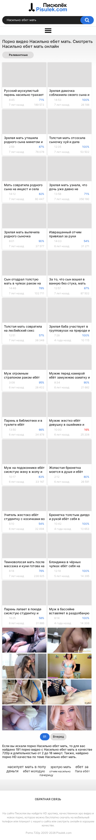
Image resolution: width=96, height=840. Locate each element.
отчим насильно (60, 771)
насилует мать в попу (27, 766)
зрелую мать (60, 767)
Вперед (58, 736)
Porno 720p (33, 832)
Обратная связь (48, 799)
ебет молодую (34, 771)
